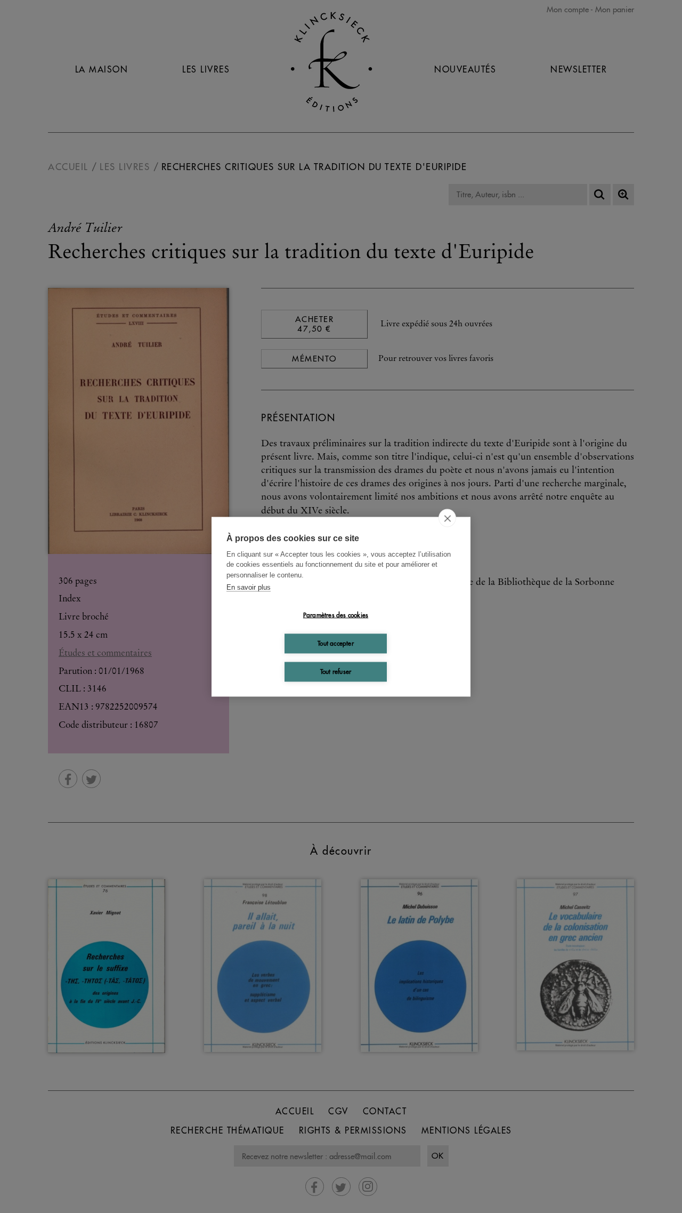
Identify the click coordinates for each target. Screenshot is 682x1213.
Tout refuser (335, 672)
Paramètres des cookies (335, 615)
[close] (447, 518)
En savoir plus (248, 587)
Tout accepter (336, 643)
